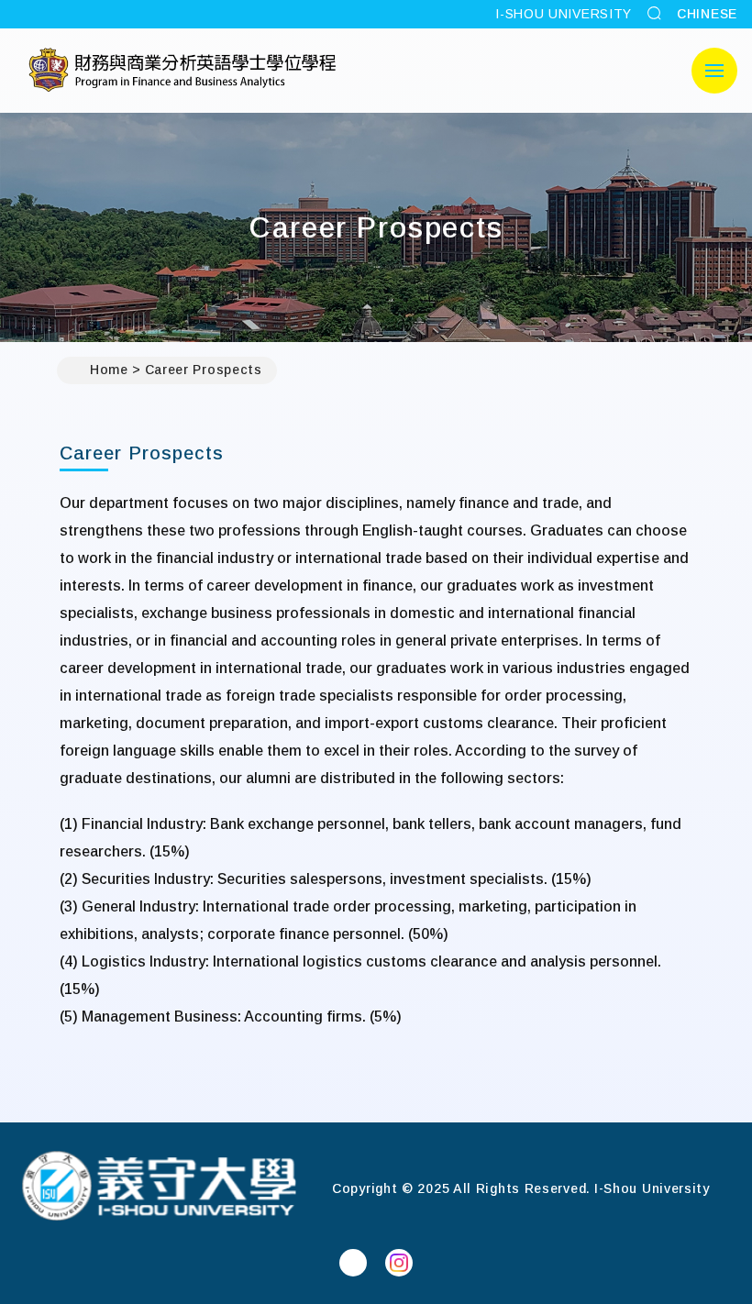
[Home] (158, 1188)
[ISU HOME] (183, 70)
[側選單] (714, 71)
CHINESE (707, 13)
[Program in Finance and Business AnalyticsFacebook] (353, 1262)
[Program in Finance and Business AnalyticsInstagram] (399, 1262)
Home (109, 369)
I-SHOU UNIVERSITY (563, 13)
